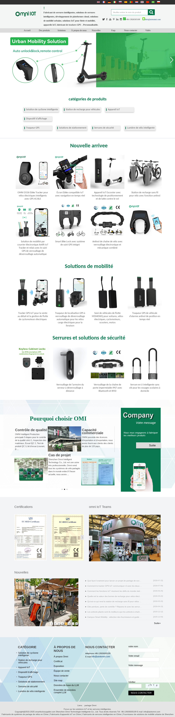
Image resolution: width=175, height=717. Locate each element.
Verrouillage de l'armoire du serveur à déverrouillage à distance (70, 387)
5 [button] (65, 624)
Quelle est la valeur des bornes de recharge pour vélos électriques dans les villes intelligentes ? (114, 596)
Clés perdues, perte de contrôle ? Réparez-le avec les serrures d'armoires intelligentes (114, 607)
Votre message (135, 665)
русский (120, 2)
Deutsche (109, 2)
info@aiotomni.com (153, 19)
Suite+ (157, 623)
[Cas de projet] (64, 438)
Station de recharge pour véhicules (83, 109)
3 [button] (58, 624)
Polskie (158, 2)
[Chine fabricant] (145, 237)
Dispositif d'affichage (36, 119)
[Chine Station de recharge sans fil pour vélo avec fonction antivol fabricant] (145, 188)
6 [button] (69, 624)
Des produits (44, 30)
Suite (152, 445)
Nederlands (136, 2)
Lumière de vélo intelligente (141, 128)
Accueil (27, 30)
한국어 (142, 2)
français (103, 2)
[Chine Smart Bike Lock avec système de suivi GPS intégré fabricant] (70, 237)
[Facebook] (107, 19)
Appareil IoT (114, 109)
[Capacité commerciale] (98, 471)
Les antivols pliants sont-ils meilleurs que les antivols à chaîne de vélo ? (114, 612)
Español (125, 2)
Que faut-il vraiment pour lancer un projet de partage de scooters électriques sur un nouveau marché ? (114, 581)
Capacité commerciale (92, 431)
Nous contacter (130, 30)
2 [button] (55, 624)
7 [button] (73, 624)
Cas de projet (59, 455)
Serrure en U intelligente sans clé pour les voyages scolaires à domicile (144, 387)
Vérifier (131, 682)
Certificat (58, 661)
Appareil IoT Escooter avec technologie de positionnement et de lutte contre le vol (107, 195)
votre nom (133, 646)
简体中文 (147, 2)
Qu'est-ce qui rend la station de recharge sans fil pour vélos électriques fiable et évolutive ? (114, 601)
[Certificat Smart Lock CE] (30, 537)
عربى (152, 2)
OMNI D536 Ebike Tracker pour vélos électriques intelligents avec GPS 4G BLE (33, 195)
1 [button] (51, 624)
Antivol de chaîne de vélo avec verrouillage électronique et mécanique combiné (107, 244)
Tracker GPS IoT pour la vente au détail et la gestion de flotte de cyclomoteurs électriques (33, 316)
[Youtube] (110, 19)
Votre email (133, 656)
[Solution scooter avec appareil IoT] (87, 60)
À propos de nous (79, 30)
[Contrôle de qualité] (31, 470)
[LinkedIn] (117, 19)
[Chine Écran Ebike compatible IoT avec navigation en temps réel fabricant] (70, 188)
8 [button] (76, 624)
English (98, 2)
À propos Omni (61, 656)
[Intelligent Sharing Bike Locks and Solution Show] (125, 538)
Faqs (113, 30)
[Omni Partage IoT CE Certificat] (68, 537)
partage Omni (90, 705)
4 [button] (62, 624)
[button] (172, 60)
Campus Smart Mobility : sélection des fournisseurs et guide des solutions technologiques (114, 617)
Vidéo (148, 30)
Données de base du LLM (66, 685)
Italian (114, 2)
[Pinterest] (114, 19)
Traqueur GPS (32, 128)
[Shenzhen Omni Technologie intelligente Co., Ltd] (25, 14)
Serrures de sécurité (104, 128)
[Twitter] (103, 19)
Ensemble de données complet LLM (65, 691)
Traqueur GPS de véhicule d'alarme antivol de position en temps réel (144, 316)
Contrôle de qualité (31, 430)
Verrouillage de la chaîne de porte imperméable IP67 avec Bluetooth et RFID (107, 387)
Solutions (62, 30)
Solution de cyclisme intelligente (42, 109)
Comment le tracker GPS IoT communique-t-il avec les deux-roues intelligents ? (114, 586)
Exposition (59, 666)
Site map (58, 680)
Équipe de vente (62, 671)
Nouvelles (96, 30)
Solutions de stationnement (72, 128)
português (131, 2)
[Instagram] (121, 19)
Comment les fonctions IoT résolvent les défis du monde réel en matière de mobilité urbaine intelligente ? (114, 591)
